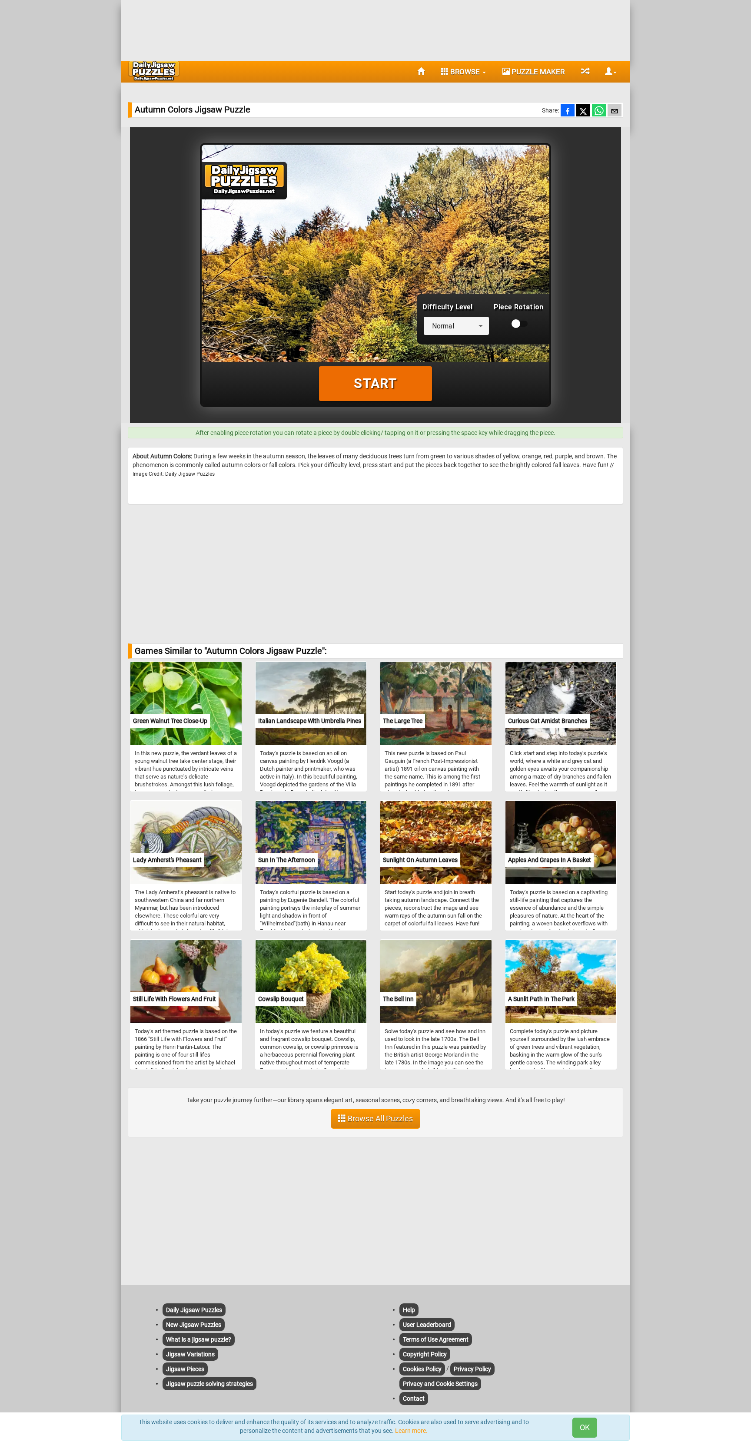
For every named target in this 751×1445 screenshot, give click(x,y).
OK (585, 1427)
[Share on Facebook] (568, 111)
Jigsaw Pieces (185, 1368)
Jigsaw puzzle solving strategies (209, 1383)
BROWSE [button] (465, 71)
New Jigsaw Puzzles (193, 1324)
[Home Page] (421, 72)
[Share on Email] (614, 111)
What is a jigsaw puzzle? (198, 1339)
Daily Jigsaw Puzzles (194, 1309)
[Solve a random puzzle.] (585, 72)
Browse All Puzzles (379, 1118)
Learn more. (411, 1430)
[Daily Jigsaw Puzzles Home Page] (154, 71)
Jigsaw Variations (190, 1354)
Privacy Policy (472, 1368)
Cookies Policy (422, 1368)
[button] (607, 72)
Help (409, 1309)
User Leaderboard (427, 1324)
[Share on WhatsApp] (599, 111)
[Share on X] (583, 111)
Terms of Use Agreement (436, 1339)
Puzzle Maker (537, 71)
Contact (414, 1398)
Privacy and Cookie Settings (440, 1383)
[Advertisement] (375, 28)
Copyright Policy (425, 1354)
